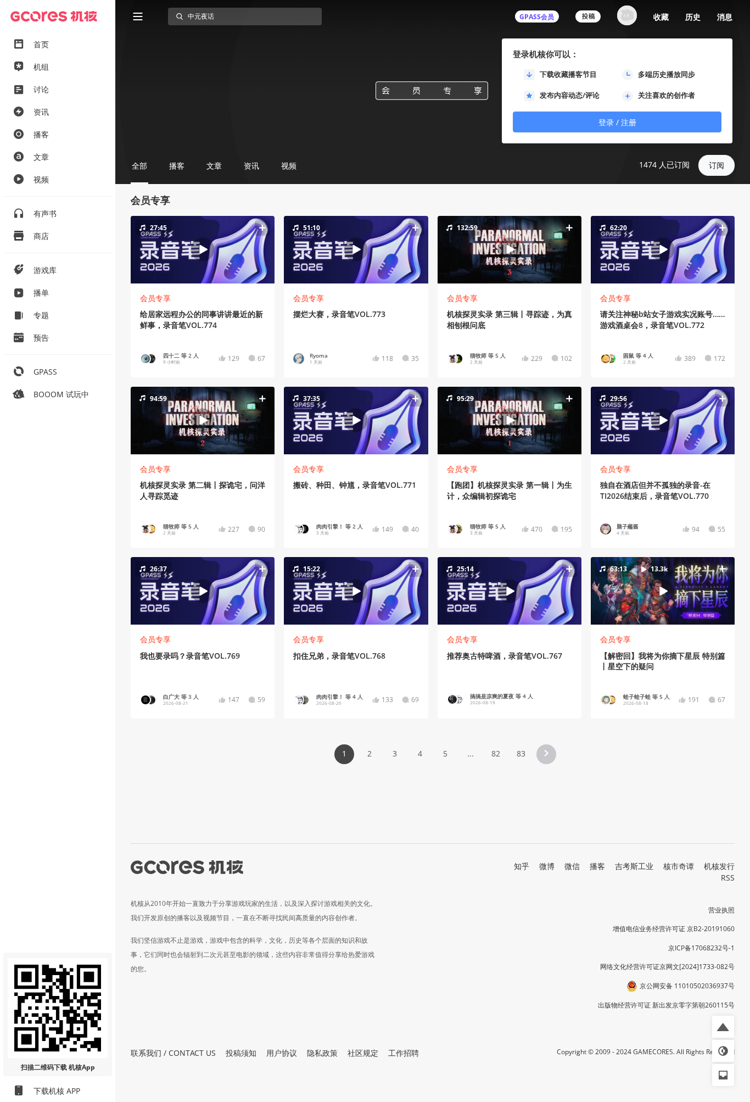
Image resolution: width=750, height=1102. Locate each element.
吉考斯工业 (634, 866)
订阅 (716, 165)
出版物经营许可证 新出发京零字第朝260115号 (666, 1005)
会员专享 (155, 298)
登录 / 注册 (617, 122)
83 (521, 753)
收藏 (661, 17)
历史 (693, 17)
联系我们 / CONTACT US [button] (173, 1053)
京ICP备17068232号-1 (701, 948)
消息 (724, 17)
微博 (547, 866)
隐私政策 (322, 1053)
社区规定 (363, 1053)
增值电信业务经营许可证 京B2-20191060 (674, 928)
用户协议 (281, 1053)
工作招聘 (403, 1053)
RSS (728, 877)
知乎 (521, 866)
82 (495, 753)
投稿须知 (241, 1053)
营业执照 (721, 910)
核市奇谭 (678, 866)
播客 (597, 866)
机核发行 (719, 866)
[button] (203, 249)
